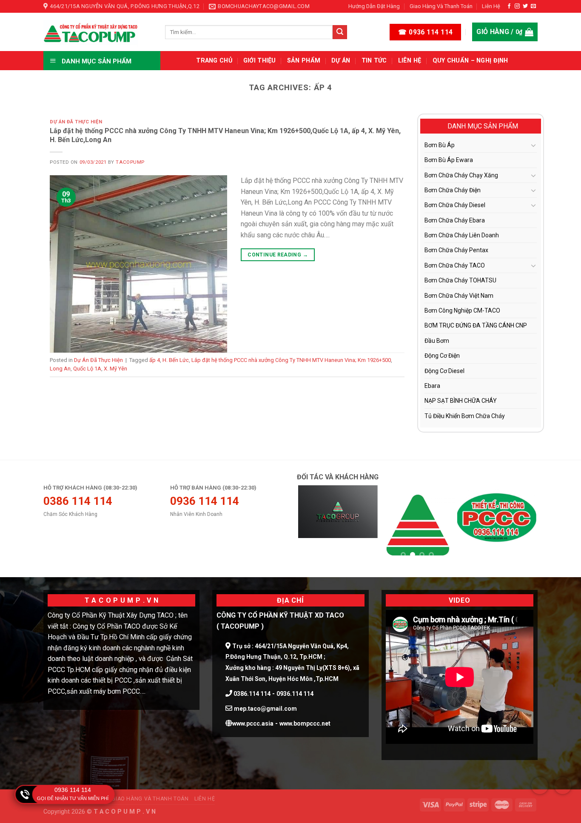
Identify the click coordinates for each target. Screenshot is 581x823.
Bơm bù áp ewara (448, 160)
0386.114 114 (251, 693)
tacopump (130, 162)
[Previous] (312, 525)
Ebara (432, 385)
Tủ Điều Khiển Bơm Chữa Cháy (464, 416)
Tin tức (374, 60)
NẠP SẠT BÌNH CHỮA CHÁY (460, 400)
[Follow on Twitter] (525, 6)
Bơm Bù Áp (439, 145)
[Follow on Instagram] (517, 6)
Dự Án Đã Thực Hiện (76, 122)
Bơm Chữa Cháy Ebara (454, 220)
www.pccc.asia (252, 723)
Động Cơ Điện (442, 355)
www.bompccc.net (304, 723)
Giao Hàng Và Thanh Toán (441, 6)
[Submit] (340, 32)
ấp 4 (154, 360)
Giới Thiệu (259, 60)
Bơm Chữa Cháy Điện (452, 190)
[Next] (522, 525)
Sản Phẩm (303, 60)
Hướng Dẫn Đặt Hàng (374, 6)
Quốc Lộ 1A (87, 368)
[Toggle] (533, 145)
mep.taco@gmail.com (265, 708)
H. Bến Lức (175, 360)
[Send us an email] (533, 6)
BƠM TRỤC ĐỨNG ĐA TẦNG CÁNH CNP (475, 325)
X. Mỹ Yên (115, 368)
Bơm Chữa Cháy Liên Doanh (461, 235)
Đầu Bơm (436, 340)
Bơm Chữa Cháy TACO (454, 265)
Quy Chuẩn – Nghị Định (470, 60)
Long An (60, 368)
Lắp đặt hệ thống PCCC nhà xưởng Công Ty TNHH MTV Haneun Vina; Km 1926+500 (291, 360)
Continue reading (278, 255)
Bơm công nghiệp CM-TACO (462, 310)
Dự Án (340, 60)
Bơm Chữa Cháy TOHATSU (460, 280)
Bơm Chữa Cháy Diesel (454, 205)
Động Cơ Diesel (444, 370)
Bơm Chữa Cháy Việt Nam (458, 295)
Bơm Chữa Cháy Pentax (456, 250)
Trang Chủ (214, 60)
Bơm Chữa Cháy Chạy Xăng (461, 175)
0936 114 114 (72, 789)
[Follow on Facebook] (509, 6)
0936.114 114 (294, 693)
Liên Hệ (491, 6)
